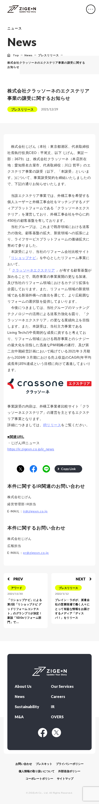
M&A (19, 717)
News (20, 696)
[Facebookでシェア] (33, 469)
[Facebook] (42, 732)
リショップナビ (23, 258)
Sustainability (27, 707)
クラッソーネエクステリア (33, 270)
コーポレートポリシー (39, 778)
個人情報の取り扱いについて (37, 771)
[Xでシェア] (20, 469)
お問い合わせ (23, 764)
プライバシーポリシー (70, 764)
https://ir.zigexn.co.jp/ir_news (30, 449)
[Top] (21, 9)
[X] (56, 732)
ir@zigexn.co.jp (35, 511)
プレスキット (44, 764)
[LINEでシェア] (46, 469)
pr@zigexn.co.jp (36, 553)
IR (53, 707)
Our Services (62, 686)
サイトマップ (65, 778)
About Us (23, 686)
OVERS (57, 717)
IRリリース (52, 425)
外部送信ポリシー (69, 771)
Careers (58, 696)
